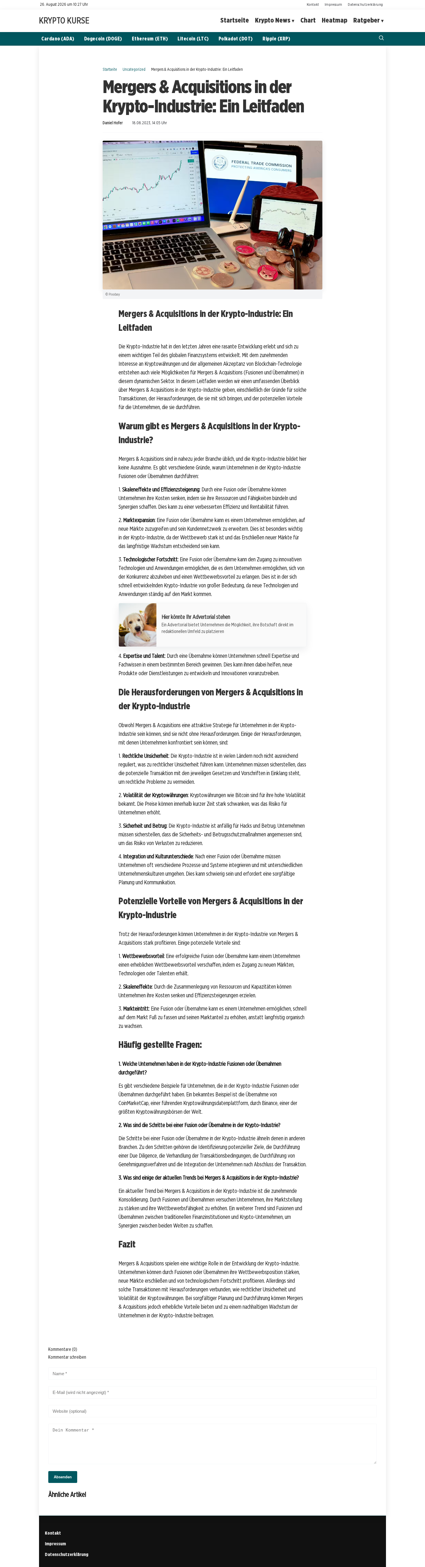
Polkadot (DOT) (236, 39)
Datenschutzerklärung (365, 4)
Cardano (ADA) (57, 39)
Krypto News (272, 20)
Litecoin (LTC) (193, 39)
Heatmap (334, 20)
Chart (308, 20)
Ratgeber (366, 20)
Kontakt (313, 4)
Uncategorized (134, 69)
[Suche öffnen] (381, 38)
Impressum (333, 4)
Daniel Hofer (113, 122)
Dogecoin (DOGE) (103, 39)
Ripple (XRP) (276, 39)
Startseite (234, 20)
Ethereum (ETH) (150, 39)
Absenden (63, 1477)
